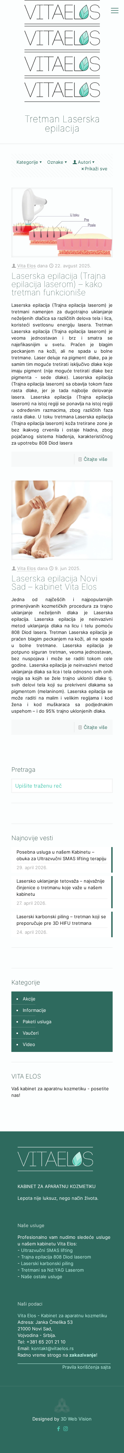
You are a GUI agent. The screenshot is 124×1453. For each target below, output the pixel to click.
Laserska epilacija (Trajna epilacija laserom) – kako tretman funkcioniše (58, 284)
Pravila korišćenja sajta (86, 1367)
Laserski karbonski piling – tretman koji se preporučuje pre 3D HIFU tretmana (61, 920)
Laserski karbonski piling (47, 1263)
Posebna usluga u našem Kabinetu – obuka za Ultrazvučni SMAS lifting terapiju (61, 855)
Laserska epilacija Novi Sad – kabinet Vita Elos (54, 582)
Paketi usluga (37, 1021)
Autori (84, 162)
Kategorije (27, 162)
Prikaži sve (96, 168)
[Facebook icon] (58, 1428)
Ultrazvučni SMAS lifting (47, 1250)
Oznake (55, 162)
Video (29, 1044)
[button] (58, 1428)
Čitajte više (95, 459)
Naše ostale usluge (41, 1276)
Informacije (34, 1010)
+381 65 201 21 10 (46, 1342)
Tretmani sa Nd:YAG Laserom (52, 1270)
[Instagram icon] (65, 1428)
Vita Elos (26, 265)
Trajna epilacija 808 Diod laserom (56, 1257)
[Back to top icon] (110, 1439)
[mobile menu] (115, 10)
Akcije (29, 998)
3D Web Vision (76, 1419)
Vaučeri (31, 1033)
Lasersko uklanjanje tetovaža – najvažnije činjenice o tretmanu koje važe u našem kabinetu (61, 887)
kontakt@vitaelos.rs (52, 1348)
